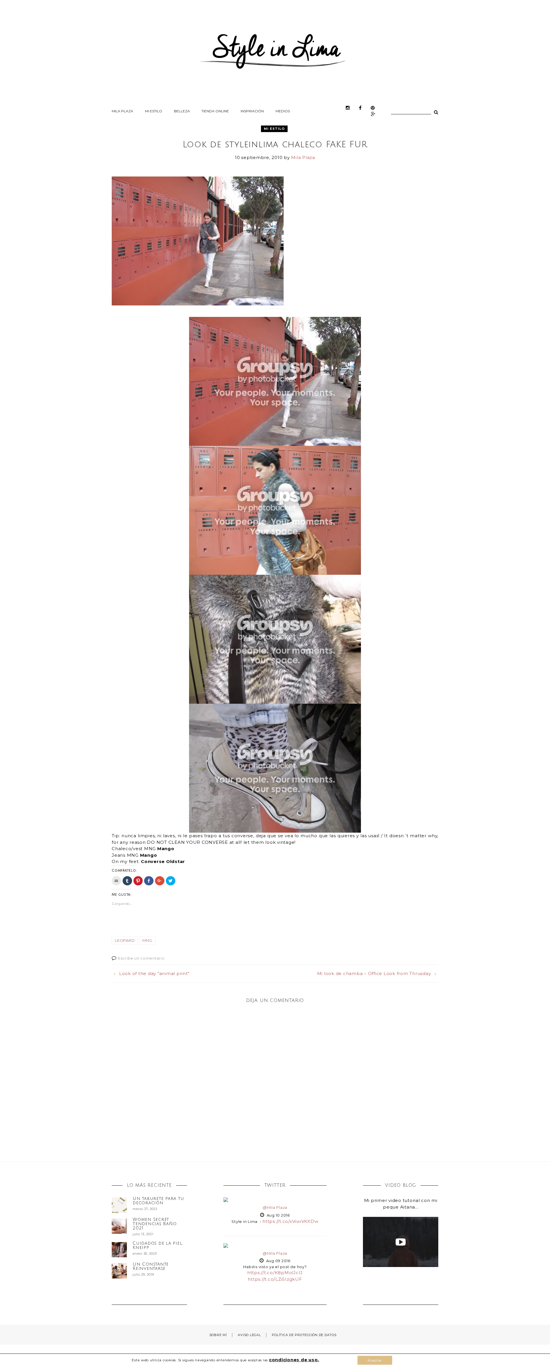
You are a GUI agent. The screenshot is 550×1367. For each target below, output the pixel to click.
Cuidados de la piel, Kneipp (158, 1245)
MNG (147, 940)
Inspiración (252, 111)
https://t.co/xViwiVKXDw (290, 1221)
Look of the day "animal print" (154, 973)
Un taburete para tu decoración (158, 1200)
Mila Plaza (122, 111)
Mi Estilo (153, 111)
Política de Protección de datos (304, 1335)
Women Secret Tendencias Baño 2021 (154, 1223)
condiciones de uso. (294, 1359)
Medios (283, 111)
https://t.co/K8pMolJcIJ (275, 1272)
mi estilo (274, 129)
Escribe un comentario (141, 958)
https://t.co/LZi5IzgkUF (275, 1279)
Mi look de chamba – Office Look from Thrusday (374, 973)
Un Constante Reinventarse (151, 1266)
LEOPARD (125, 940)
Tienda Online (215, 111)
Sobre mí (218, 1335)
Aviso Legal (249, 1335)
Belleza (182, 111)
